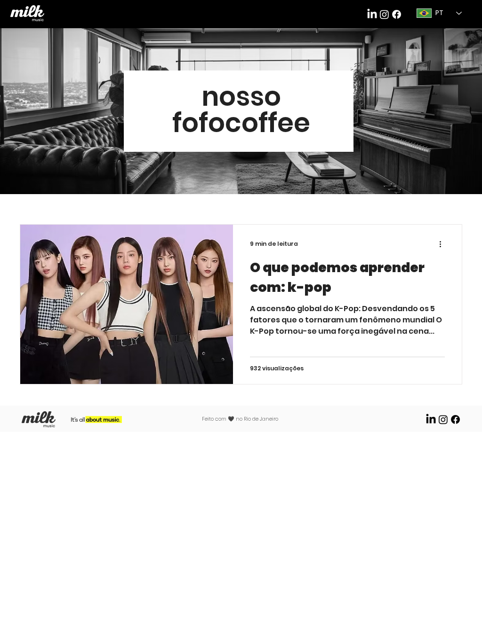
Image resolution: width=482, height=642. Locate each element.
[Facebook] (396, 14)
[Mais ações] (443, 244)
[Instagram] (443, 419)
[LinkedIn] (372, 14)
